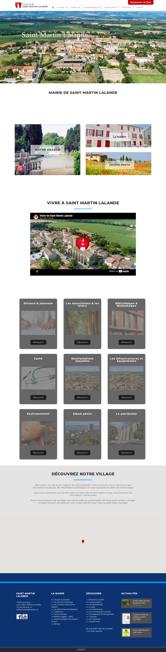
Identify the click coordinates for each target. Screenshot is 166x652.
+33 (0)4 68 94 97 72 (24, 607)
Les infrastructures (96, 609)
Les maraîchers (95, 619)
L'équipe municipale (62, 600)
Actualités (126, 7)
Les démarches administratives (66, 609)
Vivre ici (74, 7)
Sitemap (57, 624)
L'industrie (93, 617)
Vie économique (91, 7)
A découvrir (109, 7)
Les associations (95, 602)
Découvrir (38, 342)
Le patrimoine (94, 621)
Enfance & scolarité (96, 600)
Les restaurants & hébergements (101, 614)
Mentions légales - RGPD (63, 617)
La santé (92, 607)
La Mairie (61, 7)
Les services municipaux (63, 602)
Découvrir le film (140, 2)
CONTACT (81, 650)
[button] (83, 542)
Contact (140, 7)
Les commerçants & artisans (100, 612)
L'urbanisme (58, 612)
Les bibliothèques (96, 604)
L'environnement (60, 614)
